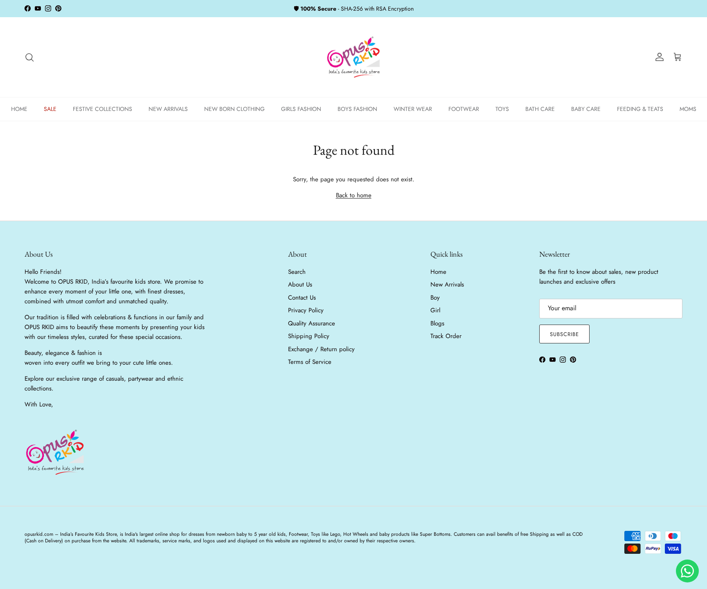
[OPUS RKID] (354, 57)
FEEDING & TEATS (640, 109)
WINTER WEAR (413, 109)
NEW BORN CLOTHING (234, 109)
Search (297, 271)
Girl (435, 310)
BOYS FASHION (357, 109)
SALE (50, 109)
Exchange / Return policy (321, 349)
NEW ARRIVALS (168, 109)
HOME (19, 109)
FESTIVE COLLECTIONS (102, 109)
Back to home (354, 195)
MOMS (688, 109)
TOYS (502, 109)
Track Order (446, 336)
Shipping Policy (308, 336)
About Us (300, 284)
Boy (435, 297)
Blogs (437, 323)
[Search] (29, 57)
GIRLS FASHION (301, 109)
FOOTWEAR (463, 109)
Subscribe (564, 334)
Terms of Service (309, 361)
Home (438, 271)
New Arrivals (447, 284)
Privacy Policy (306, 310)
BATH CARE (540, 109)
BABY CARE (586, 109)
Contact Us (302, 297)
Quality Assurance (311, 323)
